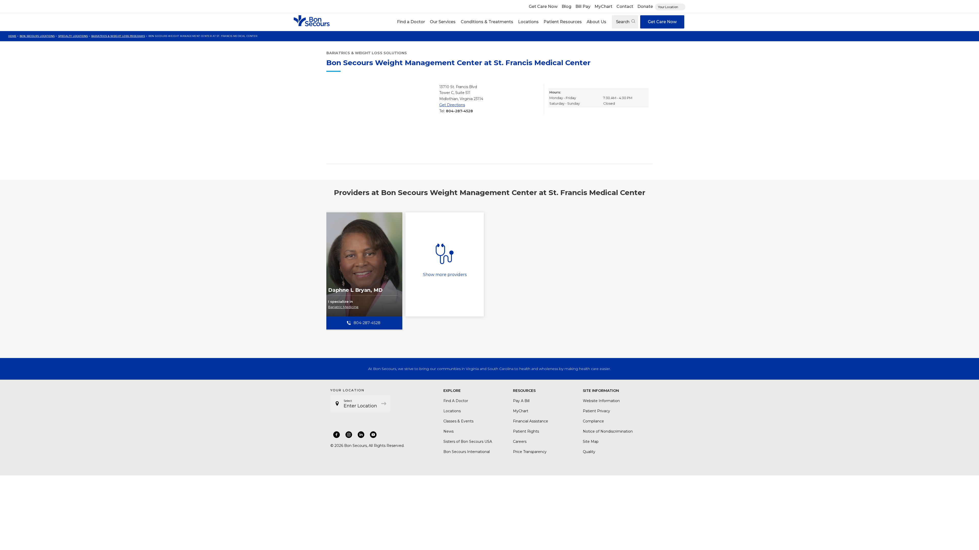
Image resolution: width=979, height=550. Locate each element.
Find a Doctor (411, 21)
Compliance (593, 421)
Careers (519, 441)
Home (12, 36)
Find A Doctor (455, 400)
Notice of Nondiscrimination (608, 431)
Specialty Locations (73, 36)
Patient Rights (526, 431)
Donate (645, 6)
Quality (589, 451)
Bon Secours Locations (37, 36)
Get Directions (452, 105)
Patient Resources (563, 21)
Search (623, 21)
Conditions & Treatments (487, 21)
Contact (624, 6)
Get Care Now (543, 6)
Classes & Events (458, 421)
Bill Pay (582, 6)
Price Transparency (530, 451)
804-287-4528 (459, 111)
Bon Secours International (466, 451)
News (448, 431)
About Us (596, 21)
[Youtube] (373, 434)
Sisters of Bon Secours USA (467, 441)
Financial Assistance (530, 421)
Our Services (443, 21)
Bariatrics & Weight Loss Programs (118, 36)
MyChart (603, 6)
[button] (411, 22)
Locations (528, 21)
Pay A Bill (521, 400)
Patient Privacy (596, 411)
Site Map (591, 441)
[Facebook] (336, 434)
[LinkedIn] (361, 434)
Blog (566, 6)
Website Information (601, 400)
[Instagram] (348, 434)
